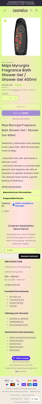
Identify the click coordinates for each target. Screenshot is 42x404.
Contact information (22, 402)
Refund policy (35, 391)
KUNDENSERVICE (16, 321)
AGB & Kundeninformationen (22, 337)
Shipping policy (16, 399)
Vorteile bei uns (16, 299)
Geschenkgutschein (18, 325)
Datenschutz (15, 343)
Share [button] (6, 211)
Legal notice (28, 399)
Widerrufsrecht (16, 340)
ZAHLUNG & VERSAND (18, 318)
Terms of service (28, 395)
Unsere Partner (16, 303)
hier (17, 371)
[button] (4, 10)
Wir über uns (15, 296)
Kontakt (13, 306)
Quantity (5, 94)
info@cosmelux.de (12, 285)
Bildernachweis (16, 347)
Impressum (14, 350)
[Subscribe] (34, 250)
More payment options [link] (21, 119)
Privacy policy (15, 395)
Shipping (16, 90)
